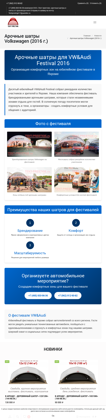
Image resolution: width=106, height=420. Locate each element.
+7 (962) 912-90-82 (14, 3)
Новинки (53, 349)
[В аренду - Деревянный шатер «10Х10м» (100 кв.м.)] (78, 375)
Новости (97, 35)
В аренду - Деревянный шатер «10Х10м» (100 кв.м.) (76, 397)
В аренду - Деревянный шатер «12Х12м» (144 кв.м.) (26, 397)
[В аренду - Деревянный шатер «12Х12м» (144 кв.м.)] (28, 375)
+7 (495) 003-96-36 (38, 295)
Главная (87, 35)
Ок (53, 415)
